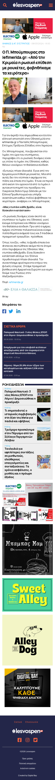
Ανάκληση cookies (27, 768)
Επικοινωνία (31, 721)
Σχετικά (18, 721)
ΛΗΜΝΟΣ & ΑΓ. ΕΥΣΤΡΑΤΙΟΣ (16, 43)
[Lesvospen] (27, 6)
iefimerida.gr (16, 282)
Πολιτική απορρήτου (27, 763)
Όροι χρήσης (27, 759)
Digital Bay (32, 775)
